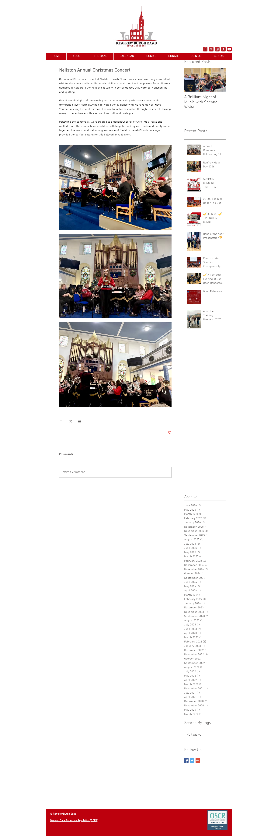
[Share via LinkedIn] (79, 421)
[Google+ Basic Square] (198, 760)
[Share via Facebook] (61, 421)
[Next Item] (219, 80)
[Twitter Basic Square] (192, 760)
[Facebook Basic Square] (186, 760)
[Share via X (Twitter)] (70, 421)
